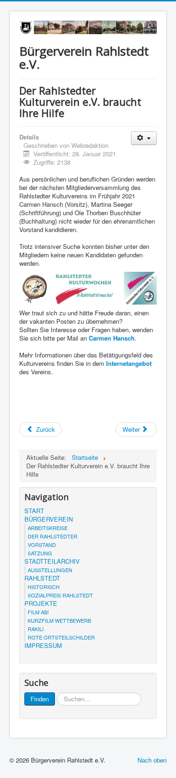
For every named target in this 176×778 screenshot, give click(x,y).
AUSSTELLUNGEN (50, 570)
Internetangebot (129, 363)
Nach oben (152, 760)
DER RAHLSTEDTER (52, 536)
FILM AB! (38, 612)
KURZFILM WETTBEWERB (59, 620)
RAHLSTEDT (42, 578)
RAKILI (36, 629)
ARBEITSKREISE (48, 527)
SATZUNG (40, 553)
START (34, 511)
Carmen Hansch (112, 338)
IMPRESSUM (43, 645)
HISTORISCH (44, 586)
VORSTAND (42, 544)
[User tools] (144, 138)
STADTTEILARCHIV (52, 561)
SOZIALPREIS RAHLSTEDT (60, 595)
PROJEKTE (40, 603)
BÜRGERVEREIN (48, 519)
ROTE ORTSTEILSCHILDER (61, 637)
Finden (40, 698)
